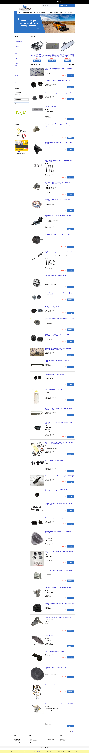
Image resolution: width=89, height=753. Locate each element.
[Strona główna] (25, 7)
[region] (44, 23)
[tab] (43, 32)
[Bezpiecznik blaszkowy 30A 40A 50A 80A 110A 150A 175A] (37, 165)
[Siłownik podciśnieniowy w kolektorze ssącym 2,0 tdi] (37, 222)
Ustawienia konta (63, 742)
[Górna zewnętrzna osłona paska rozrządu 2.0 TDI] (37, 622)
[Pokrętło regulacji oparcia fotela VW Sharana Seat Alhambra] (37, 494)
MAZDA (16, 63)
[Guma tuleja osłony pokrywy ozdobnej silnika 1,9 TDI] (37, 84)
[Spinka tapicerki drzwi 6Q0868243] (37, 463)
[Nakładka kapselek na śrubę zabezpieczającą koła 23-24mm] (37, 297)
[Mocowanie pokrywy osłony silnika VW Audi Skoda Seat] (37, 538)
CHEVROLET (17, 51)
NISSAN (16, 65)
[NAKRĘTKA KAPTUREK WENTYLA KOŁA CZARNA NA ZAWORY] (37, 339)
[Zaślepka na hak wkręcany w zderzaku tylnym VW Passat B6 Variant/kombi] (37, 352)
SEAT (16, 70)
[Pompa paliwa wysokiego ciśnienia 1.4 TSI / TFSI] (37, 708)
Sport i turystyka (17, 82)
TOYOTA (16, 77)
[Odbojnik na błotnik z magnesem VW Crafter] (37, 240)
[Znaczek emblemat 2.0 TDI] (37, 109)
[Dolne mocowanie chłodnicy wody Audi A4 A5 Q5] (37, 480)
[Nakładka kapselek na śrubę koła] (37, 378)
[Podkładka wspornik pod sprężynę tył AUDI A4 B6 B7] (37, 323)
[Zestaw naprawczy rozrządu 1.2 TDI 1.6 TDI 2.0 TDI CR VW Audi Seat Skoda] (37, 449)
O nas (30, 737)
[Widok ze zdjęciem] (70, 65)
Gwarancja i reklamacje (49, 739)
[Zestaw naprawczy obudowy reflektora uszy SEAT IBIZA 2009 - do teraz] (37, 508)
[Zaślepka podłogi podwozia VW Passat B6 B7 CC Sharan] (37, 608)
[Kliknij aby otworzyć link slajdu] (44, 23)
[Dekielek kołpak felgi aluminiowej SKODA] (37, 282)
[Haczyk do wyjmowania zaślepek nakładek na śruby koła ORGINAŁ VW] (37, 72)
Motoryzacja (17, 39)
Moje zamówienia (63, 739)
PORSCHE (16, 68)
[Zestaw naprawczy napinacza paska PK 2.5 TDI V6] (37, 256)
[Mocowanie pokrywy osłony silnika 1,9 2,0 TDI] (37, 97)
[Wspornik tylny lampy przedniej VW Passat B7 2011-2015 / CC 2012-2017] (37, 186)
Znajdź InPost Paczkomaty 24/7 (21, 151)
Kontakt (30, 739)
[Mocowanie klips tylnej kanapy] (37, 522)
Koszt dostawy (17, 742)
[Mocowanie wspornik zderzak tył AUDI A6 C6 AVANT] (37, 365)
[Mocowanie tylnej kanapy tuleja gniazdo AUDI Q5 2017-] (37, 427)
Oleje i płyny (17, 46)
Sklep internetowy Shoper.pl (44, 747)
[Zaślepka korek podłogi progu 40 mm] (37, 310)
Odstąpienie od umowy (48, 737)
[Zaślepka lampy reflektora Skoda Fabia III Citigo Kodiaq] (37, 674)
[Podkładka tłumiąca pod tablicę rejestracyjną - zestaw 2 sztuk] (37, 413)
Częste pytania (17, 739)
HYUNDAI (16, 53)
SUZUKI (16, 75)
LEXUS (16, 58)
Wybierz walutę (18, 92)
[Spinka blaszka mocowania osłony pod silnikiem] (37, 577)
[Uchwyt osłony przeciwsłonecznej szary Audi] (37, 593)
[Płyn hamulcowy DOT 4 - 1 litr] (37, 397)
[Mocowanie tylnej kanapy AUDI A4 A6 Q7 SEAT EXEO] (37, 149)
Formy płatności (17, 740)
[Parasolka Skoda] (37, 641)
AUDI (16, 48)
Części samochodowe (18, 41)
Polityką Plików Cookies (38, 751)
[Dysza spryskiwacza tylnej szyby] (37, 657)
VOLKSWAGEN (17, 80)
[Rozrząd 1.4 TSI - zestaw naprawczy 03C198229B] (37, 692)
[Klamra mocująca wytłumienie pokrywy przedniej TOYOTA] (37, 558)
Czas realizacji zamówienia (19, 737)
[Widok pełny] (73, 65)
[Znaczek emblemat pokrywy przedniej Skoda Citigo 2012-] (37, 204)
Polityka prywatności (33, 740)
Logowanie (62, 737)
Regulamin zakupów (33, 742)
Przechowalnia (62, 740)
